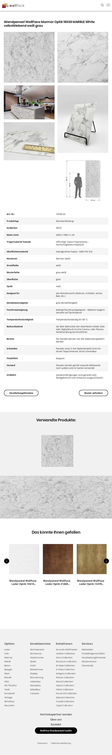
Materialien (87, 649)
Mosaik (7, 677)
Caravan (34, 693)
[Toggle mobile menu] (108, 4)
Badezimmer (36, 669)
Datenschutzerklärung (61, 743)
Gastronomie (37, 657)
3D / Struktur (10, 685)
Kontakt (56, 724)
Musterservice (89, 661)
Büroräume (35, 653)
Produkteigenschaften (93, 653)
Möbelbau (35, 689)
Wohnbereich (37, 649)
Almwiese (9, 701)
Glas (6, 681)
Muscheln (9, 705)
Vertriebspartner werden (56, 714)
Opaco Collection (65, 685)
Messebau (35, 685)
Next (106, 561)
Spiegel (8, 669)
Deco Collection (64, 657)
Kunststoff (9, 693)
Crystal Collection (65, 701)
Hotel (33, 665)
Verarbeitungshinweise (21, 393)
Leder (7, 649)
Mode (33, 661)
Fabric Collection (64, 689)
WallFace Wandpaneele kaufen (56, 730)
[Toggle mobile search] (102, 5)
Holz (6, 653)
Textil (6, 689)
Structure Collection (66, 661)
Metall (7, 661)
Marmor (8, 657)
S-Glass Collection (65, 669)
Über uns (56, 719)
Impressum (42, 743)
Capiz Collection (64, 705)
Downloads (87, 665)
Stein (6, 673)
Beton (7, 665)
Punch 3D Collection (66, 693)
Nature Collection (65, 677)
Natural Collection (65, 697)
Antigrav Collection (66, 673)
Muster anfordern (93, 393)
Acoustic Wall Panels (66, 649)
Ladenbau (35, 681)
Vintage (8, 697)
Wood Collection (64, 681)
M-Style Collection (65, 665)
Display (34, 673)
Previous (6, 561)
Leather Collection (65, 653)
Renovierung (36, 677)
